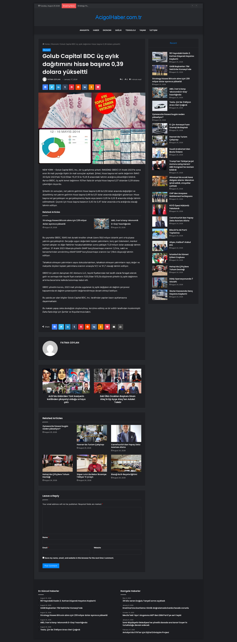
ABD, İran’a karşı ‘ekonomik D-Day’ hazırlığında (178, 92)
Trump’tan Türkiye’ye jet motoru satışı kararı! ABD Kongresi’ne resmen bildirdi (181, 165)
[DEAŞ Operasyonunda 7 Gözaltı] (159, 282)
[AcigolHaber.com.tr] (118, 17)
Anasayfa (84, 30)
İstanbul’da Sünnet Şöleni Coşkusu (179, 256)
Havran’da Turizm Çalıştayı (90, 444)
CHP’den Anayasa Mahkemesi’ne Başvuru (180, 195)
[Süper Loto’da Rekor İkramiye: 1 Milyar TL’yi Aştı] (92, 463)
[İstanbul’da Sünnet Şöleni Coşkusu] (159, 258)
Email (46, 548)
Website (97, 548)
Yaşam (142, 30)
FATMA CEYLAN (53, 79)
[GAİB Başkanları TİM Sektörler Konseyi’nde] (159, 70)
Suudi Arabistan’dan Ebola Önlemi (179, 150)
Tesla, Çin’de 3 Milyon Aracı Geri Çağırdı (180, 103)
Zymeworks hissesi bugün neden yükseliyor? (55, 427)
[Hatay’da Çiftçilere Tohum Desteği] (58, 463)
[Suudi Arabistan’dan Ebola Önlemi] (159, 153)
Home (47, 44)
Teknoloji (130, 30)
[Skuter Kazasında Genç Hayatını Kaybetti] (159, 295)
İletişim (153, 30)
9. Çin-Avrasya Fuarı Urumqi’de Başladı (179, 126)
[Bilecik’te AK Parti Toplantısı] (159, 234)
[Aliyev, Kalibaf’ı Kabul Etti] (159, 246)
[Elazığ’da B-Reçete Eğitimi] (126, 463)
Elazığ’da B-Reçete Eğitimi (124, 474)
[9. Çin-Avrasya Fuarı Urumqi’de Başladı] (159, 128)
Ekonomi (107, 30)
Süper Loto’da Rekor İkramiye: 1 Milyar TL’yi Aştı (92, 475)
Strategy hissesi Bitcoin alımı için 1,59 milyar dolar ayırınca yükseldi (105, 6)
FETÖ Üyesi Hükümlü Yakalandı (179, 207)
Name (46, 537)
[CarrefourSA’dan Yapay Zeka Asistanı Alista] (126, 433)
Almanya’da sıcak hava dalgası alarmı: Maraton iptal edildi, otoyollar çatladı (181, 181)
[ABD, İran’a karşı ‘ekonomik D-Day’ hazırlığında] (101, 224)
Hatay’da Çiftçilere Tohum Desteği (56, 475)
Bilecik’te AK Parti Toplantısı (178, 231)
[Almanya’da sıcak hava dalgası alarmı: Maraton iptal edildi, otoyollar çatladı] (159, 181)
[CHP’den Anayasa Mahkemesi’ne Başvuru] (159, 197)
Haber (96, 30)
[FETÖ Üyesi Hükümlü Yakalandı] (159, 209)
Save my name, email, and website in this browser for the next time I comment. (79, 558)
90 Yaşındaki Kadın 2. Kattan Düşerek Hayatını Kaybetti (181, 56)
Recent (173, 43)
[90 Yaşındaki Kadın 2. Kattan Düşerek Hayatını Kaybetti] (159, 57)
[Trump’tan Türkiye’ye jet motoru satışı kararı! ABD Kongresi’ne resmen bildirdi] (159, 165)
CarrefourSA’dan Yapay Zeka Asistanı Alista (125, 446)
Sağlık (118, 30)
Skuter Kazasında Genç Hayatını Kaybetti (181, 292)
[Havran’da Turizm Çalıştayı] (92, 433)
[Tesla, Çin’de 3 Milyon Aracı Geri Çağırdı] (159, 106)
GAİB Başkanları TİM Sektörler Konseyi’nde (180, 68)
